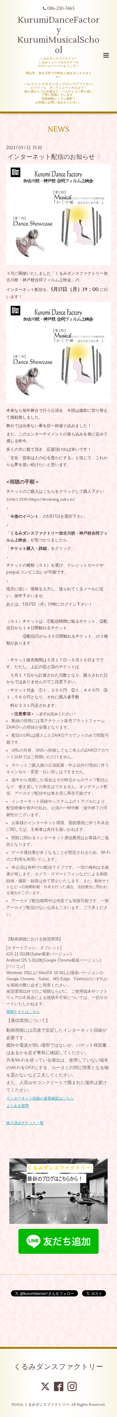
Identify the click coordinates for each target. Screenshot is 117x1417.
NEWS (58, 129)
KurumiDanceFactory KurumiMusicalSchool (58, 35)
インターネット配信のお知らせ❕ (54, 157)
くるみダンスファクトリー (58, 1366)
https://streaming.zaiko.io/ (52, 499)
